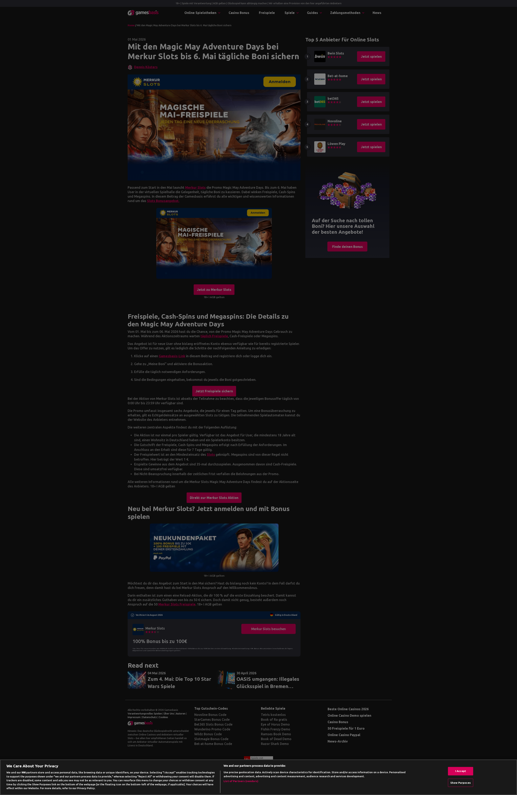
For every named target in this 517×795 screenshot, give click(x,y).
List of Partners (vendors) (241, 781)
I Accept (460, 771)
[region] (258, 777)
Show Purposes (460, 782)
